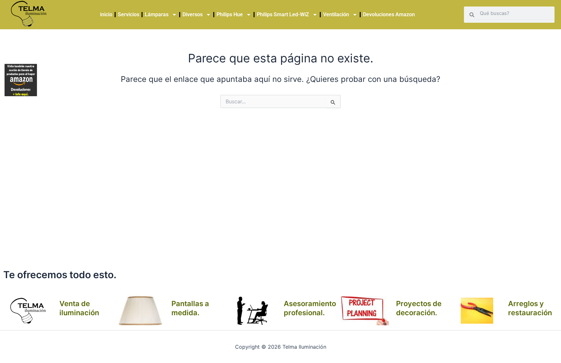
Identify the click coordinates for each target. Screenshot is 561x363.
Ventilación (336, 14)
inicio (106, 14)
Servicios (128, 14)
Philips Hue (230, 14)
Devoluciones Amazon (389, 14)
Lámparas (156, 14)
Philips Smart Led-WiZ (283, 14)
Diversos (192, 14)
